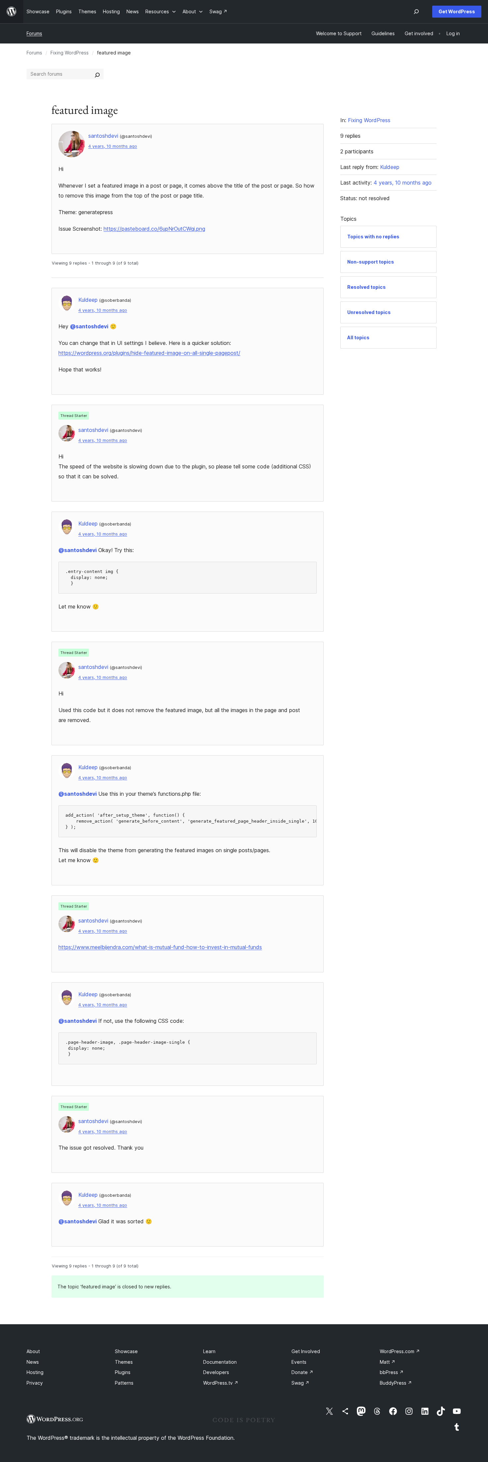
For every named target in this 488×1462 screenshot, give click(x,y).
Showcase (126, 1351)
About (33, 1351)
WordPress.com (400, 1351)
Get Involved (305, 1351)
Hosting (35, 1372)
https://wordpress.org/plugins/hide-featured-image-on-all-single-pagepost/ (149, 353)
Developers (216, 1372)
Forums (34, 33)
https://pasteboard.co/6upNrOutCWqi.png (154, 228)
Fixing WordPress (69, 52)
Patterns (124, 1383)
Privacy (35, 1383)
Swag (300, 1383)
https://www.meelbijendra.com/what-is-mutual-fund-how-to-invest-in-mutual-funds (160, 947)
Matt (387, 1362)
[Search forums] (97, 74)
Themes (124, 1362)
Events (298, 1362)
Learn (209, 1351)
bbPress (392, 1372)
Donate (302, 1372)
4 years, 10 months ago (112, 146)
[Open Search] (416, 11)
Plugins (122, 1372)
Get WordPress (457, 11)
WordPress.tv (220, 1383)
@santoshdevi (89, 326)
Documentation (220, 1362)
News (33, 1362)
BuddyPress (396, 1383)
